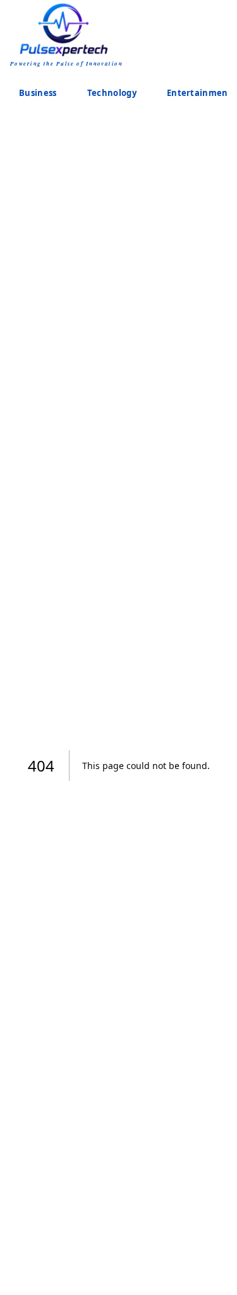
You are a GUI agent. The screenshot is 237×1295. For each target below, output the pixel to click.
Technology (112, 92)
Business (38, 92)
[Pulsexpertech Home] (67, 28)
